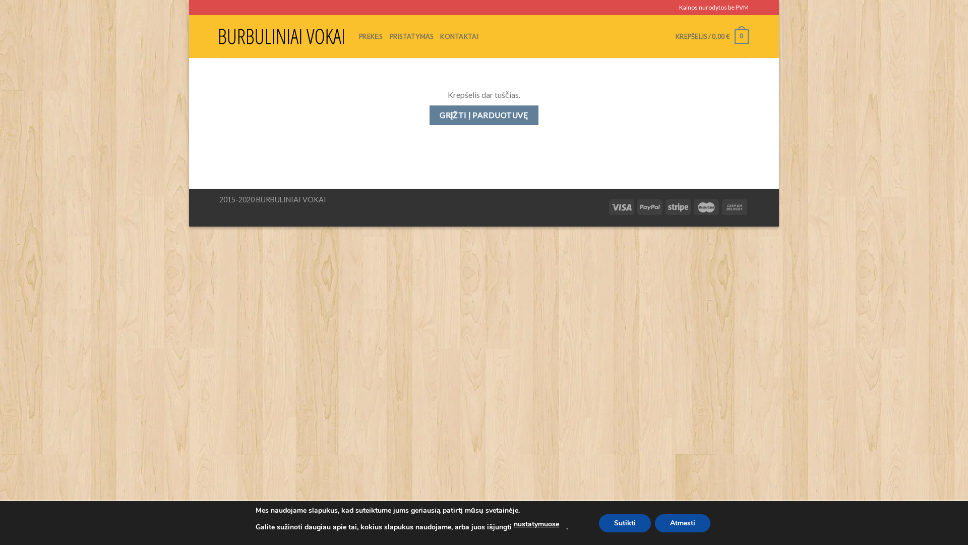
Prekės (371, 36)
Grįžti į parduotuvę (484, 115)
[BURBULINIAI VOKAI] (281, 36)
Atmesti (682, 523)
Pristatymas (412, 36)
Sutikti (625, 523)
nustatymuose (536, 524)
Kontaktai (459, 36)
